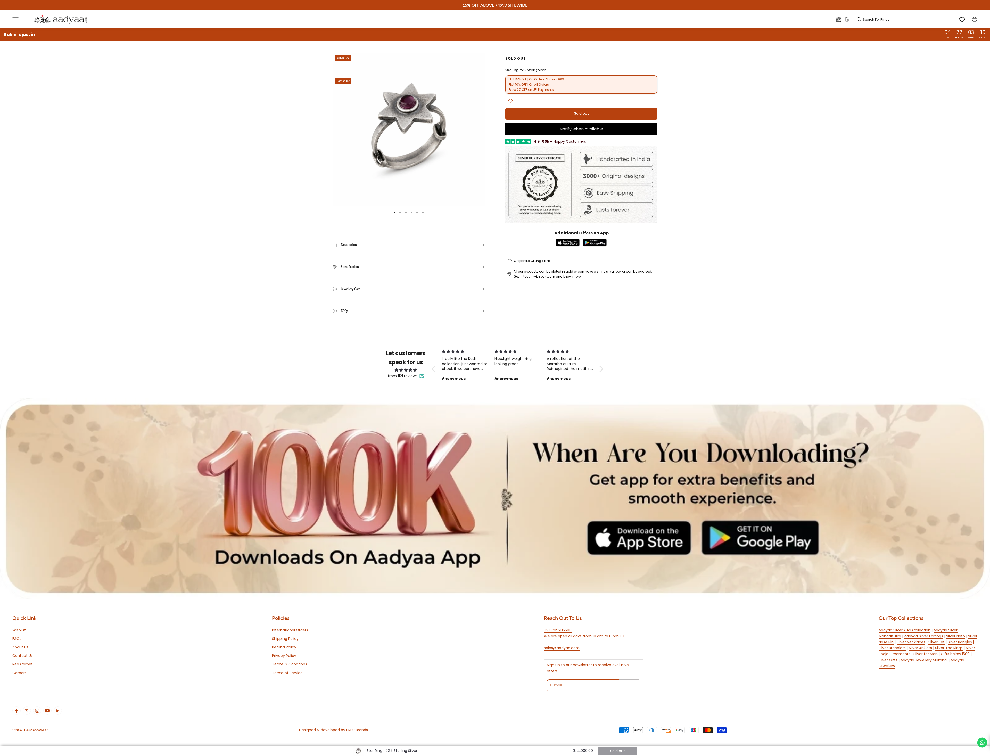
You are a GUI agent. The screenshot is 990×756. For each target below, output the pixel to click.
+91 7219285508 (558, 630)
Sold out (581, 113)
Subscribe (629, 685)
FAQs (16, 638)
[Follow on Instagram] (37, 710)
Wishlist (19, 630)
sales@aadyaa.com (562, 648)
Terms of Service (287, 673)
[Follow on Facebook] (16, 710)
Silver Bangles (960, 642)
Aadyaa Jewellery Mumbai (924, 660)
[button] (435, 369)
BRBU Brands (357, 730)
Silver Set (936, 642)
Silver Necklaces (911, 642)
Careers (19, 673)
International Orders (290, 630)
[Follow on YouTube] (47, 710)
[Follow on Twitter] (26, 710)
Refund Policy (284, 647)
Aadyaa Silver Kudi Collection (904, 630)
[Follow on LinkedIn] (57, 710)
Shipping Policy (285, 638)
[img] (406, 370)
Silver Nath (955, 636)
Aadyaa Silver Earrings (923, 636)
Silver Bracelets (892, 648)
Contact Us (22, 655)
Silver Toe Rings (949, 648)
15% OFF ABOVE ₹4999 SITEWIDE (495, 5)
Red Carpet (22, 664)
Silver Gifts (888, 660)
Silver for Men (925, 653)
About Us (20, 647)
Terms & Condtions (289, 664)
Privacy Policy (284, 655)
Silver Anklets (920, 648)
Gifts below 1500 (955, 653)
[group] (495, 498)
